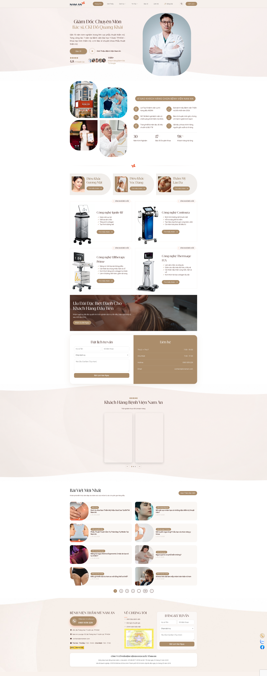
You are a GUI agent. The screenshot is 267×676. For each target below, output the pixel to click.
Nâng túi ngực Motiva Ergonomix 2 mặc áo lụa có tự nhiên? (110, 555)
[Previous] (127, 466)
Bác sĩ (146, 4)
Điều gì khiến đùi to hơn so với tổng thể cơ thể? (109, 576)
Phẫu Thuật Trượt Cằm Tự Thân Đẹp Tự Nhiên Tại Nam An (110, 533)
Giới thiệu (110, 4)
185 (145, 591)
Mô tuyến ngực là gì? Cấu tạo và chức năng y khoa (173, 533)
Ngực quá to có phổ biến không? (168, 555)
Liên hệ (156, 4)
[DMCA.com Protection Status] (77, 647)
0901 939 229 (188, 362)
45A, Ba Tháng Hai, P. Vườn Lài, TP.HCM (85, 630)
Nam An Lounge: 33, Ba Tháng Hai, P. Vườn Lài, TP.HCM (91, 634)
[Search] (181, 4)
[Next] (139, 466)
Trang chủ (98, 4)
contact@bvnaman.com (183, 369)
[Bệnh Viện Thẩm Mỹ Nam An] (77, 4)
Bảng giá (170, 4)
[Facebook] (262, 647)
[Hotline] (262, 635)
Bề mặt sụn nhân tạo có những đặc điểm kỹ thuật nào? (175, 511)
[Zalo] (262, 641)
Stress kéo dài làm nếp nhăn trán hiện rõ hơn (173, 576)
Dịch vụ (121, 4)
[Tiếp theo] (152, 591)
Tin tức (134, 4)
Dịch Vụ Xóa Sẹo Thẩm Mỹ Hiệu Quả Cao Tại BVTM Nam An (110, 511)
